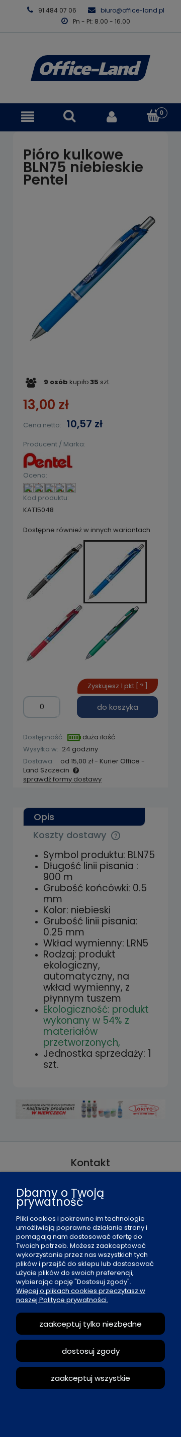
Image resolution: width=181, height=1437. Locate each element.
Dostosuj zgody (91, 1351)
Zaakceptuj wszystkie (90, 1378)
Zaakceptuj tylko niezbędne (90, 1324)
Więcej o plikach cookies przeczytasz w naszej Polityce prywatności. (80, 1295)
